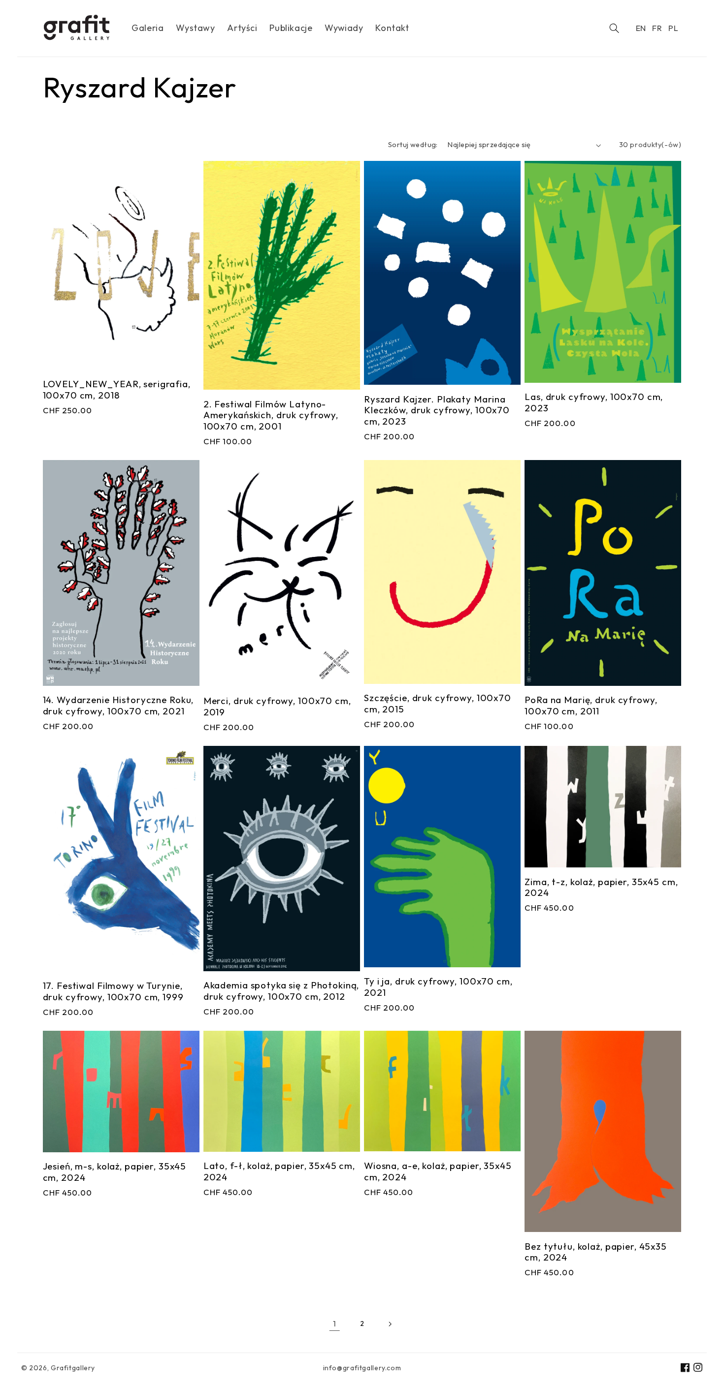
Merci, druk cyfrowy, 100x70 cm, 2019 (277, 706)
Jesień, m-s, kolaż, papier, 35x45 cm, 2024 (115, 1172)
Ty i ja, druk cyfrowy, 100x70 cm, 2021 (438, 987)
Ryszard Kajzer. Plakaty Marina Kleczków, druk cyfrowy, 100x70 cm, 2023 (437, 410)
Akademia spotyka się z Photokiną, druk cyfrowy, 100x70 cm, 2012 (281, 991)
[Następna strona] (389, 1324)
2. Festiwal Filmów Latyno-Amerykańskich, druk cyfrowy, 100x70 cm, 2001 (270, 415)
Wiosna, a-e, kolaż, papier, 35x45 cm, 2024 (438, 1171)
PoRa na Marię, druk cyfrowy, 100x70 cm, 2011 (591, 705)
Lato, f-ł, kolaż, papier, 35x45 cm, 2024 (279, 1171)
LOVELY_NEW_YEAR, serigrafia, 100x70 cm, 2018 (117, 389)
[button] (614, 28)
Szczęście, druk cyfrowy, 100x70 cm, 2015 (437, 703)
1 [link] (334, 1323)
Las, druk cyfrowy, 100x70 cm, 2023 (594, 402)
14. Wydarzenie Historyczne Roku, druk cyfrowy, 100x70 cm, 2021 (118, 705)
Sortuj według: (413, 144)
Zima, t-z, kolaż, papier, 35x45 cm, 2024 (601, 887)
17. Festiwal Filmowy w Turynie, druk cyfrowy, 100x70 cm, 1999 (113, 991)
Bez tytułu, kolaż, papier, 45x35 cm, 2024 (596, 1252)
